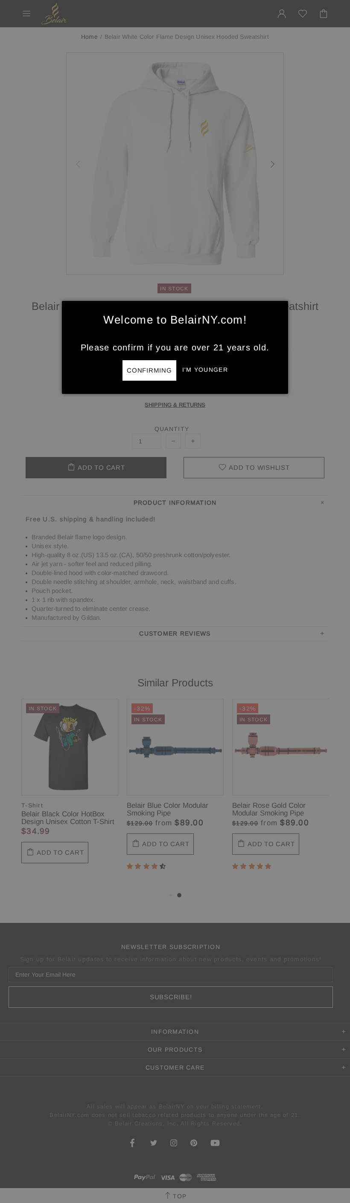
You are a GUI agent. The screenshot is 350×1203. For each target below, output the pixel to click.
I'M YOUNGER (205, 369)
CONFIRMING (149, 370)
